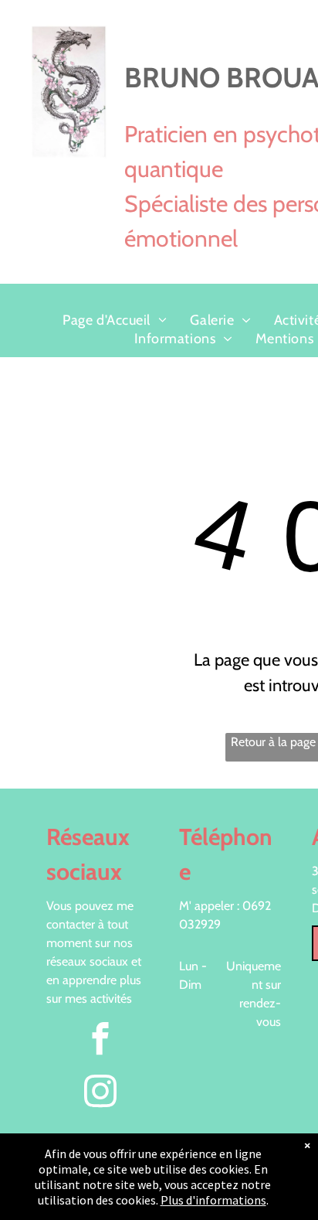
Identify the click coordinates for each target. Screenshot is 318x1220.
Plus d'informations (213, 1200)
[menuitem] (114, 320)
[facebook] (100, 1040)
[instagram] (100, 1093)
